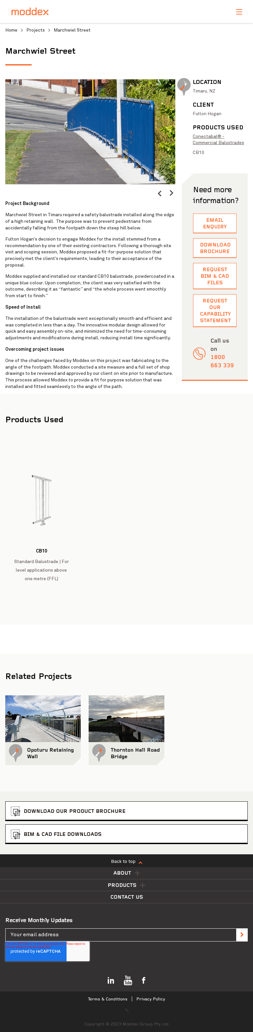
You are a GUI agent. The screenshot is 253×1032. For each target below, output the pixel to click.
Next (171, 193)
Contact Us (126, 897)
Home (11, 30)
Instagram (111, 980)
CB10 (198, 152)
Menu (239, 12)
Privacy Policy (150, 999)
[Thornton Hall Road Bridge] (126, 718)
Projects (35, 30)
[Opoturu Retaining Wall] (43, 718)
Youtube (128, 980)
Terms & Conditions (107, 999)
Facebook (143, 980)
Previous (160, 193)
